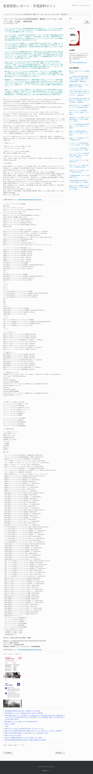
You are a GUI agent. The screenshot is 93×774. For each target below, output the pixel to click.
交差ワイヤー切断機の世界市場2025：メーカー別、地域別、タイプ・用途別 (23, 737)
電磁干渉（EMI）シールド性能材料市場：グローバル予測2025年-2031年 (79, 106)
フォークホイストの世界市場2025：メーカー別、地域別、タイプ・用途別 (79, 149)
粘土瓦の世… (60, 752)
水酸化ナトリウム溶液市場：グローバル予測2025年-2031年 (79, 139)
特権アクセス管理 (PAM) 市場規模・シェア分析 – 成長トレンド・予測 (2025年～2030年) (26, 733)
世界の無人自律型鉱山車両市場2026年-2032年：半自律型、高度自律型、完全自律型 (25, 740)
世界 (15, 745)
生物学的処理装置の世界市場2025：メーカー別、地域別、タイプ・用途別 (79, 181)
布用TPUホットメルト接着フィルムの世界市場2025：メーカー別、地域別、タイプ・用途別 (79, 119)
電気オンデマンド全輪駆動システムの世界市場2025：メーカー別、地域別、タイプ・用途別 (79, 187)
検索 (70, 18)
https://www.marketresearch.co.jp (78, 62)
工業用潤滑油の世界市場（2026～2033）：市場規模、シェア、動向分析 (22, 710)
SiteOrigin (44, 770)
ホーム (6, 14)
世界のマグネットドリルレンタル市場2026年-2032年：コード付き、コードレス (24, 728)
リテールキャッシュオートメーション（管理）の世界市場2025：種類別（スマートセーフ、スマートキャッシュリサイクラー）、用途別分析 (79, 92)
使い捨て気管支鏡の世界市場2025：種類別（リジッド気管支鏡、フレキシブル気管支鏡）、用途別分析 (79, 100)
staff (17, 23)
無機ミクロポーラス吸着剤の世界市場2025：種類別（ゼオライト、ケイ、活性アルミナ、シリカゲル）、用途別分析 (33, 730)
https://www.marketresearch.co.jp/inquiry (30, 199)
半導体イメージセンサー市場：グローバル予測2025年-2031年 (79, 171)
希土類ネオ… (8, 752)
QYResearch (10, 745)
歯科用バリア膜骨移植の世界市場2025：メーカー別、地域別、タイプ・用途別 (79, 133)
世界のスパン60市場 (10, 723)
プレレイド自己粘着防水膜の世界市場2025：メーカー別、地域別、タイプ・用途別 (79, 126)
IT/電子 (4, 745)
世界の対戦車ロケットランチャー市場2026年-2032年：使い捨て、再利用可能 (24, 713)
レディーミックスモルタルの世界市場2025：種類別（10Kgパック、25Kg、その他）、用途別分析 (79, 155)
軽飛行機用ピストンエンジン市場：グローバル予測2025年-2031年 (21, 721)
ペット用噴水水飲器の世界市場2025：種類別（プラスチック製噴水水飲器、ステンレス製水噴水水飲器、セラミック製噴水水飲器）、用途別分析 (79, 78)
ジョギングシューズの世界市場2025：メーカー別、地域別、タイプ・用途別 (79, 144)
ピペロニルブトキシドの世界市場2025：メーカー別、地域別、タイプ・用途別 (79, 112)
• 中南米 (7, 726)
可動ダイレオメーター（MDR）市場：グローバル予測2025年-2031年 (79, 166)
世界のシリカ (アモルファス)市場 (13, 735)
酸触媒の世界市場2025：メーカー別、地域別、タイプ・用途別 (79, 86)
